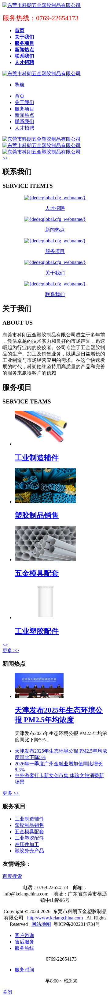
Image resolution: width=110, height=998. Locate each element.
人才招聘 (24, 127)
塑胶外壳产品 (29, 850)
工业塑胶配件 (37, 631)
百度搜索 (12, 876)
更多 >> (10, 650)
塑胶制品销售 (37, 515)
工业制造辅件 (37, 458)
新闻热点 (24, 115)
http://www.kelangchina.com (55, 917)
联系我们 (24, 121)
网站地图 (41, 924)
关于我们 (24, 102)
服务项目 (24, 108)
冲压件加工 (27, 844)
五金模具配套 (37, 573)
